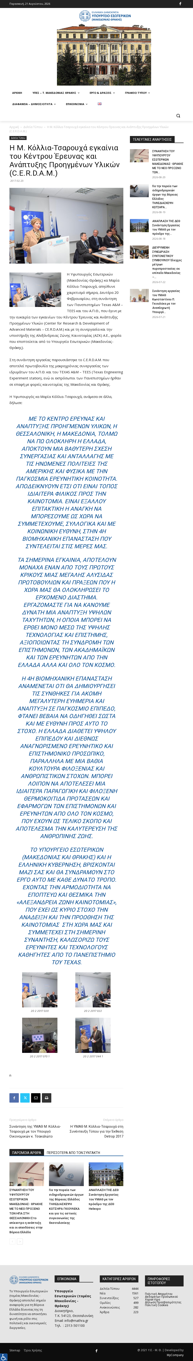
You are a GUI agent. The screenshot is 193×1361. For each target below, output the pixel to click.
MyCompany (175, 1355)
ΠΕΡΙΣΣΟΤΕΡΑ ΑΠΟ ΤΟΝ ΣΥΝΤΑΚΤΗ (73, 1153)
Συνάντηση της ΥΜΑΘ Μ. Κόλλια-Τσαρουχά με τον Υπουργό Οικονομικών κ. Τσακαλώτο (35, 1131)
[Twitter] (25, 1098)
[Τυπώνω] (46, 1098)
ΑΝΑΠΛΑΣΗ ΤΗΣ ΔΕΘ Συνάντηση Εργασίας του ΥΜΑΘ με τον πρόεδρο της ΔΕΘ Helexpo (104, 1199)
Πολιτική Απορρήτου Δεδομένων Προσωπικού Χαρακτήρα (161, 1296)
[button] (178, 115)
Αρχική (14, 127)
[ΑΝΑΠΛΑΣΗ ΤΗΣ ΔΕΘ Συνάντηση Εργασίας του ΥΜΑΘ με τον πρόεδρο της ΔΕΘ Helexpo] (106, 1174)
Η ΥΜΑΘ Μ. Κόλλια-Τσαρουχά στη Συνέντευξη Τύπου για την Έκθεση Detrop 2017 (96, 1131)
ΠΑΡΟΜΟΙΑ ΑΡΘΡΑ (26, 1153)
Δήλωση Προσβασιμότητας (163, 1302)
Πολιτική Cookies (156, 1305)
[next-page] (20, 1241)
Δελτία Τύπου (33, 127)
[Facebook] (180, 4)
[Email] (35, 1098)
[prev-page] (12, 1241)
